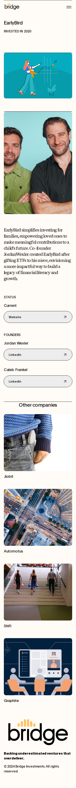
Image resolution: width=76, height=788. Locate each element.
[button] (68, 6)
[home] (35, 6)
